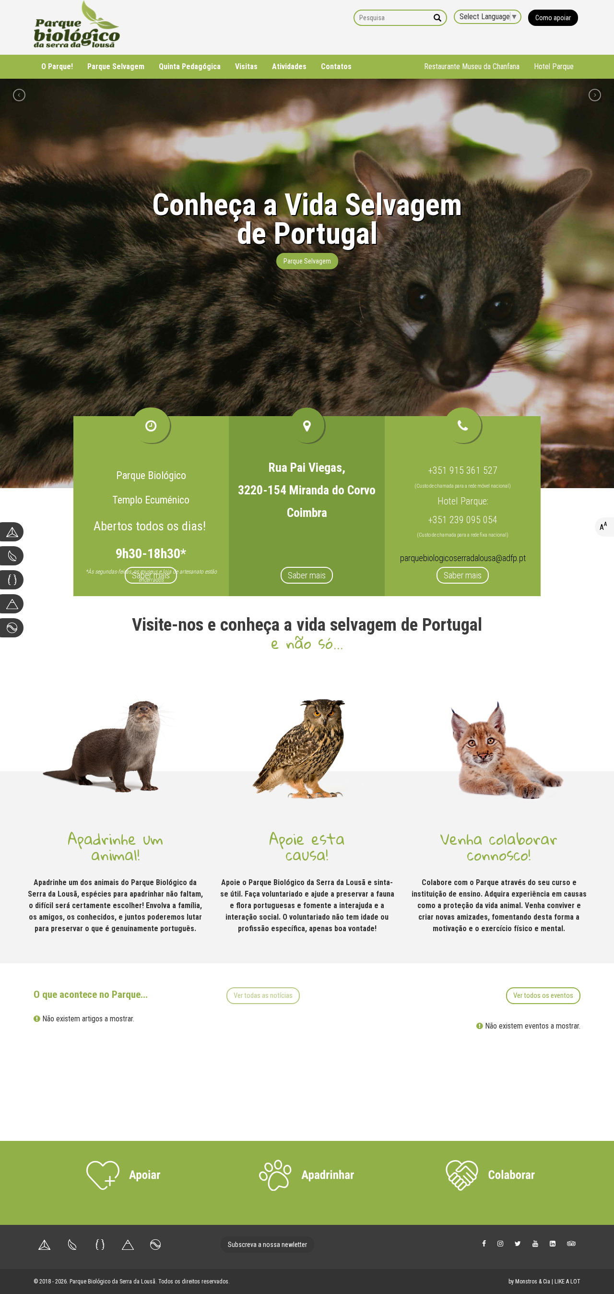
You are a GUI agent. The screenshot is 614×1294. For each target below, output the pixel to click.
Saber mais (151, 575)
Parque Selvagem (115, 66)
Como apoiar (553, 18)
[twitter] (518, 1243)
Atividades (289, 66)
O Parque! (57, 66)
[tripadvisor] (571, 1243)
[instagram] (500, 1243)
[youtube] (535, 1243)
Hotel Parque (554, 66)
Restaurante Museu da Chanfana (472, 66)
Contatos (336, 66)
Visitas (246, 66)
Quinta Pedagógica (190, 66)
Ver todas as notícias (263, 995)
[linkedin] (552, 1243)
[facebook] (484, 1243)
